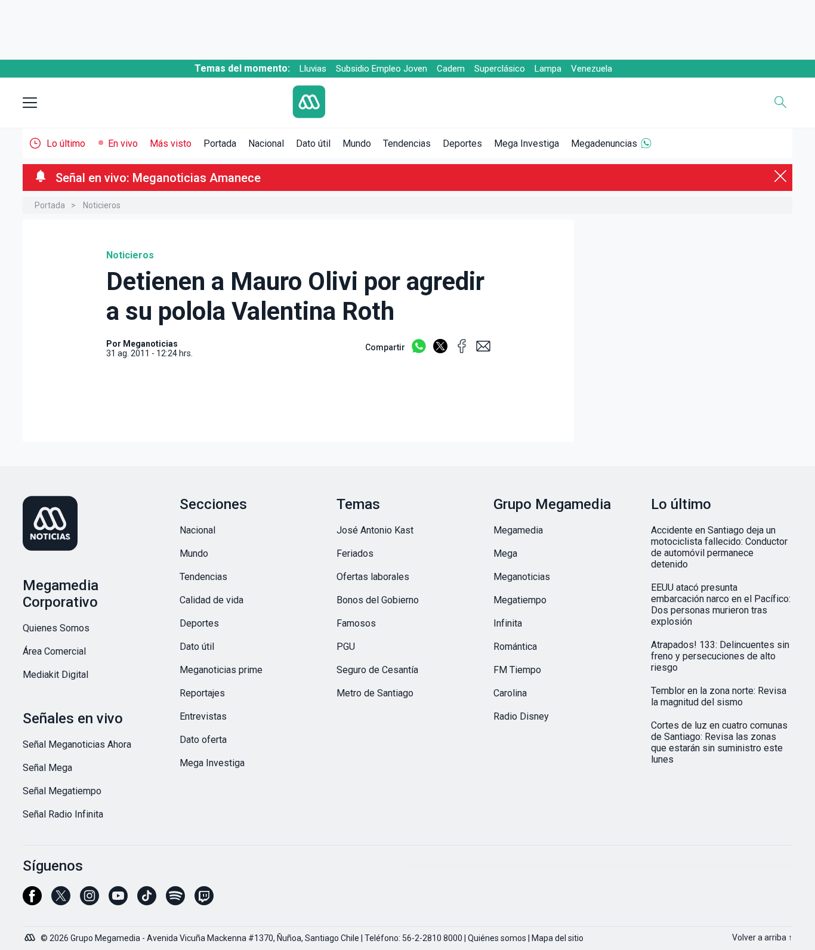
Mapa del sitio (558, 938)
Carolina (510, 693)
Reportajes (202, 693)
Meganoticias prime (221, 670)
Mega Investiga (526, 143)
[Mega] (31, 934)
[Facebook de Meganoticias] (32, 901)
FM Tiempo (517, 670)
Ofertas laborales (373, 576)
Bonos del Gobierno (378, 600)
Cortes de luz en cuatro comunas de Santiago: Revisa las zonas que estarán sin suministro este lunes (719, 742)
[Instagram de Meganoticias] (89, 901)
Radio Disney (521, 716)
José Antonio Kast (375, 530)
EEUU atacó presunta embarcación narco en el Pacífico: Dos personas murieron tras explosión (721, 604)
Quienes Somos (56, 628)
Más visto (171, 143)
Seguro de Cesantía (377, 670)
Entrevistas (203, 716)
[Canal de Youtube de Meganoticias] (118, 901)
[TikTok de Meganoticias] (146, 901)
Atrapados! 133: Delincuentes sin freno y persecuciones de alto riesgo (720, 656)
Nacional (266, 143)
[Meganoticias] (93, 524)
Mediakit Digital (55, 674)
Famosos (356, 623)
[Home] (398, 103)
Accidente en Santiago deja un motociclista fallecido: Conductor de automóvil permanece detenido (719, 547)
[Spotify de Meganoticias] (175, 901)
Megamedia (518, 530)
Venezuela (591, 68)
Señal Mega (47, 767)
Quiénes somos (497, 938)
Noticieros (102, 205)
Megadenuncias (604, 143)
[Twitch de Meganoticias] (204, 901)
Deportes (462, 143)
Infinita (507, 623)
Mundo (356, 143)
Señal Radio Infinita (63, 814)
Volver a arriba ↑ (762, 937)
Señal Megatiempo (62, 791)
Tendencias (407, 143)
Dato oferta (203, 739)
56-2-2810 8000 (432, 938)
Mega (505, 553)
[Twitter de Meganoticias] (60, 901)
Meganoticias (521, 576)
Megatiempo (520, 600)
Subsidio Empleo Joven (381, 68)
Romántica (515, 646)
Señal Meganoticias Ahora (77, 744)
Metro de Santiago (375, 693)
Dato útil (313, 143)
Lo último (66, 143)
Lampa (548, 68)
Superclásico (499, 68)
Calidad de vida (211, 600)
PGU (346, 646)
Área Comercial (54, 651)
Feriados (355, 553)
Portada (219, 143)
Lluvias (313, 68)
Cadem (451, 68)
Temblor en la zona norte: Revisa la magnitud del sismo (718, 696)
